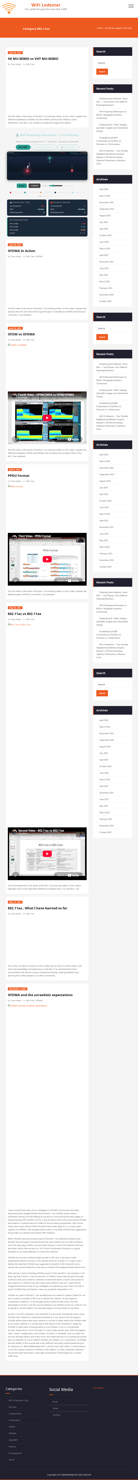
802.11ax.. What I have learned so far (37, 908)
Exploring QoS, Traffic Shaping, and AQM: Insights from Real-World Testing (112, 128)
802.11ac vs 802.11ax (24, 613)
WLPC (12, 1460)
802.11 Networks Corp (18, 1400)
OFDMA (39, 256)
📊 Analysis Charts (68, 147)
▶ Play (22, 185)
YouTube (56, 1415)
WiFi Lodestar (46, 5)
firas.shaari (16, 64)
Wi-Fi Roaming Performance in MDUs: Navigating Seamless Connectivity (111, 114)
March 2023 (104, 248)
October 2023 (105, 235)
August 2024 (105, 215)
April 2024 (103, 229)
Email (55, 1402)
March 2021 (104, 281)
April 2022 (103, 255)
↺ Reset (34, 185)
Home (99, 28)
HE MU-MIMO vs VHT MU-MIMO (33, 58)
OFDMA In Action (21, 250)
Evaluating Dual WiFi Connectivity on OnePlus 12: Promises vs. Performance (108, 141)
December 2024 (106, 202)
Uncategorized (15, 1453)
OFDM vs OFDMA (21, 334)
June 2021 (104, 268)
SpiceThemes (68, 1474)
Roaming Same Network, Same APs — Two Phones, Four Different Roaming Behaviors (111, 101)
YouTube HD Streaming (44, 147)
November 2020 (106, 295)
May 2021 (103, 275)
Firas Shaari (98, 1387)
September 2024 (106, 209)
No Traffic (23, 147)
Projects (12, 1446)
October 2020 (105, 301)
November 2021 (106, 262)
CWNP (12, 1427)
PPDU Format (18, 475)
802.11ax (30, 64)
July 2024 (103, 222)
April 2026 (103, 189)
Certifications (14, 1420)
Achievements (15, 1413)
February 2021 (105, 288)
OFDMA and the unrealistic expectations (40, 995)
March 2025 (104, 196)
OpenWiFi (13, 1440)
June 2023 (104, 242)
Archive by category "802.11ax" (118, 28)
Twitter (55, 1408)
